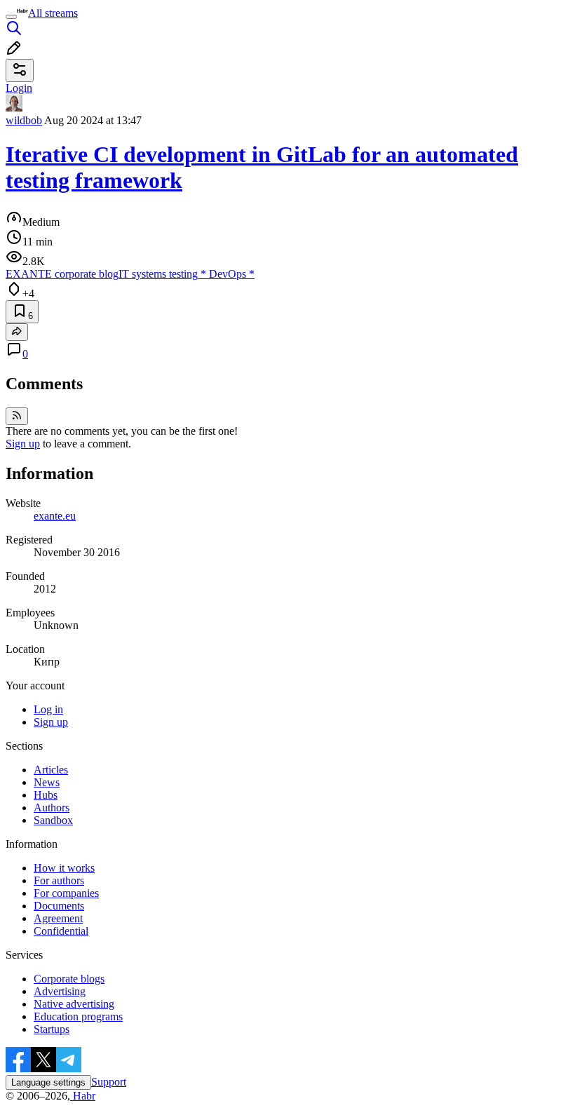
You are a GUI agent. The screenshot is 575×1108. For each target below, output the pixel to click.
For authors (59, 880)
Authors (51, 807)
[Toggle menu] (11, 17)
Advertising (60, 991)
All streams (53, 13)
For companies (66, 893)
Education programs (78, 1016)
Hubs (46, 795)
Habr (82, 1096)
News (47, 782)
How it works (64, 868)
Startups (51, 1029)
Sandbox (53, 820)
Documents (59, 906)
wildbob (24, 120)
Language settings (48, 1082)
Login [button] (19, 88)
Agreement (58, 918)
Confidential (61, 931)
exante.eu (55, 516)
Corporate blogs (69, 979)
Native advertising (74, 1004)
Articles (51, 770)
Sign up (23, 444)
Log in (48, 709)
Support (108, 1082)
